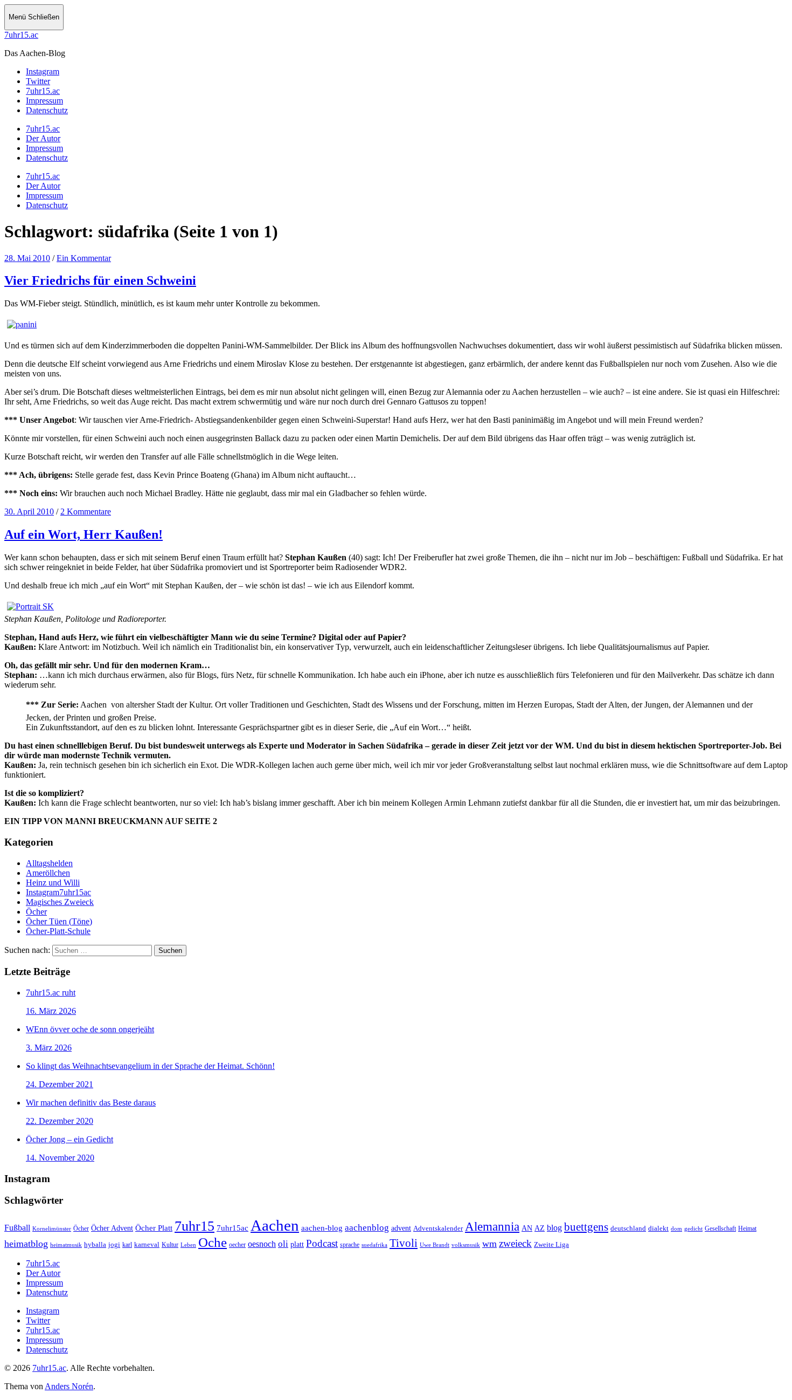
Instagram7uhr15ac (58, 892)
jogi (114, 1244)
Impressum (44, 148)
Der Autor (43, 138)
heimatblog (26, 1243)
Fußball (17, 1227)
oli (283, 1244)
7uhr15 (194, 1226)
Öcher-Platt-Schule (58, 931)
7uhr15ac (232, 1227)
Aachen (275, 1225)
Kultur (170, 1244)
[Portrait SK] (30, 606)
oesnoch (262, 1243)
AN (527, 1228)
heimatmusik (66, 1244)
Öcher (36, 911)
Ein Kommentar (84, 258)
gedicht (693, 1228)
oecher (237, 1244)
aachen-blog (322, 1228)
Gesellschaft (720, 1228)
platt (297, 1244)
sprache (349, 1244)
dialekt (658, 1228)
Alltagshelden (49, 863)
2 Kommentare (85, 511)
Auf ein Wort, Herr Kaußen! (83, 534)
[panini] (21, 324)
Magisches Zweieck (60, 902)
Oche (212, 1242)
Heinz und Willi (53, 882)
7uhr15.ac (21, 34)
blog (554, 1227)
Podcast (322, 1243)
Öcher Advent (112, 1228)
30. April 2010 (29, 511)
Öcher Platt (153, 1228)
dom (676, 1228)
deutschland (628, 1228)
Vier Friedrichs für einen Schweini (100, 280)
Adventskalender (438, 1228)
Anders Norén (69, 1386)
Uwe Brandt (434, 1245)
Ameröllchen (48, 872)
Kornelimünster (51, 1228)
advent (401, 1228)
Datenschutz (47, 157)
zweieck (515, 1243)
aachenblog (367, 1228)
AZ (539, 1228)
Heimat (747, 1228)
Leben (188, 1244)
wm (489, 1243)
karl (127, 1244)
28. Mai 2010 (27, 258)
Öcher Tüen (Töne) (59, 921)
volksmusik (465, 1245)
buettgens (586, 1226)
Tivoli (404, 1243)
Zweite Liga (551, 1244)
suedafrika (374, 1244)
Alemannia (492, 1226)
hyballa (95, 1244)
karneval (146, 1244)
